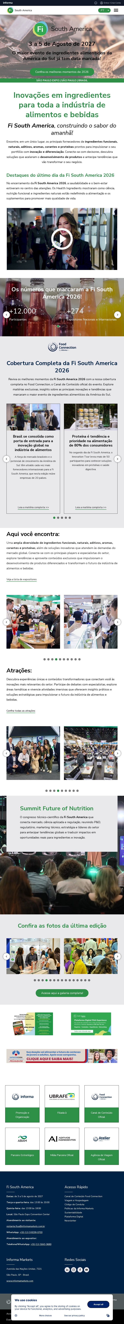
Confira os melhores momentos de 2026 (62, 72)
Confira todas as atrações (20, 711)
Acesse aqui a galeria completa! (62, 993)
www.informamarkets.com (19, 1280)
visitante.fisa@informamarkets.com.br (25, 1226)
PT (102, 10)
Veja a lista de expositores (21, 579)
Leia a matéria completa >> (33, 507)
